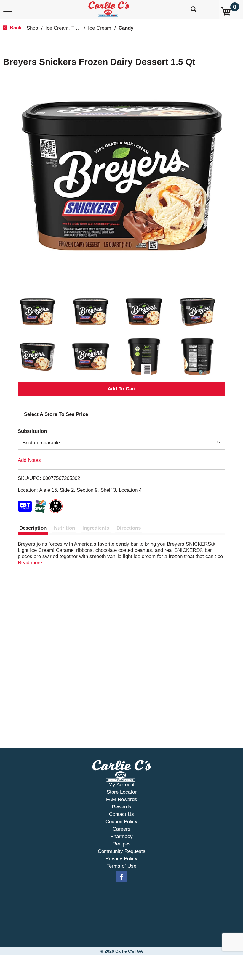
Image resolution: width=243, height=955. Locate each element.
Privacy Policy (121, 858)
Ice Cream (99, 28)
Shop (32, 28)
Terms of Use (121, 866)
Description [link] (33, 528)
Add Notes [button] (29, 460)
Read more (30, 562)
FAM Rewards (121, 799)
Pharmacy (121, 836)
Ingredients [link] (95, 528)
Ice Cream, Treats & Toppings (78, 28)
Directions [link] (128, 528)
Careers (121, 829)
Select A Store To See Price (56, 414)
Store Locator (122, 792)
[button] (37, 311)
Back (14, 27)
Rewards (121, 807)
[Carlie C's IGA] (109, 8)
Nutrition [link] (64, 528)
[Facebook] (121, 877)
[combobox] (121, 442)
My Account (121, 784)
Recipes (122, 844)
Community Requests (122, 851)
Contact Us (121, 814)
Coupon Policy (121, 821)
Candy (126, 28)
